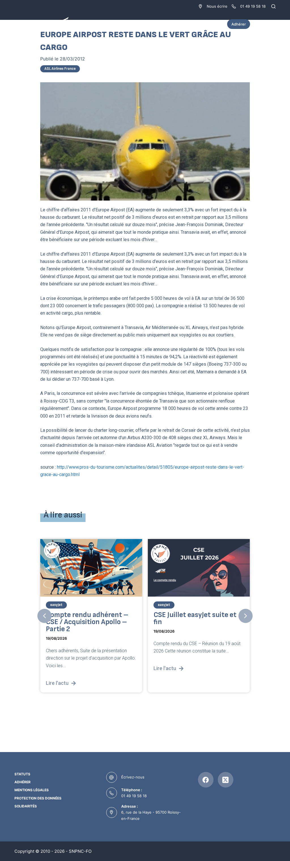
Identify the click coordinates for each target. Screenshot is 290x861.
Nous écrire (217, 6)
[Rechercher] (273, 6)
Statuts (22, 774)
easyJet (56, 605)
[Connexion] (273, 24)
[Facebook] (206, 780)
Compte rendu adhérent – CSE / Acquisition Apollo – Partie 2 (87, 622)
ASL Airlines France (60, 68)
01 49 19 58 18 (134, 795)
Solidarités (25, 806)
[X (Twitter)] (225, 780)
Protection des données (37, 798)
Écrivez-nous (132, 777)
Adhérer (238, 24)
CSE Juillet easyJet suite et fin (194, 618)
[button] (44, 616)
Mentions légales (31, 790)
